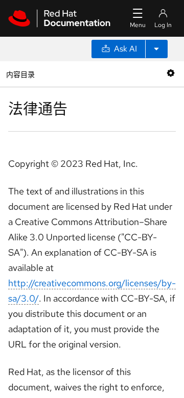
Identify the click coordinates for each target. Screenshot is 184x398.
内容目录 (20, 73)
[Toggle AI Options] (156, 49)
